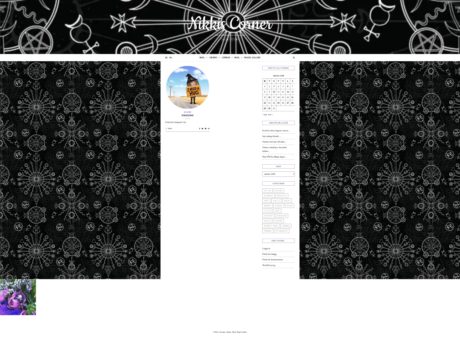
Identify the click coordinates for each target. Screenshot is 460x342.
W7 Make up (282, 231)
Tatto (267, 221)
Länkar (226, 57)
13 (288, 92)
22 (265, 103)
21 (292, 97)
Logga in (266, 248)
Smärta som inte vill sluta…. (274, 142)
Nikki (170, 128)
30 (269, 108)
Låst (277, 211)
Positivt (268, 216)
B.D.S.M (267, 191)
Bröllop (282, 196)
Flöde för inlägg (269, 254)
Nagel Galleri (252, 57)
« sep (264, 114)
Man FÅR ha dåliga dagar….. (274, 157)
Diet (266, 201)
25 (278, 103)
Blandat (268, 196)
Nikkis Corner (230, 24)
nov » (270, 114)
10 (274, 92)
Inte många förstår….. (271, 136)
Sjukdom (281, 216)
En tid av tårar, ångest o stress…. (276, 130)
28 (292, 103)
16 (269, 97)
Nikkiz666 (188, 115)
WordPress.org (268, 265)
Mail (202, 57)
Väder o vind (271, 226)
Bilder (187, 112)
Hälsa (287, 201)
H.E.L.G (276, 201)
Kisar (289, 206)
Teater (278, 221)
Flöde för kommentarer (272, 259)
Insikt (267, 206)
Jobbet (278, 206)
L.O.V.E (267, 211)
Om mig (213, 57)
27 (288, 103)
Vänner (286, 226)
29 (265, 108)
